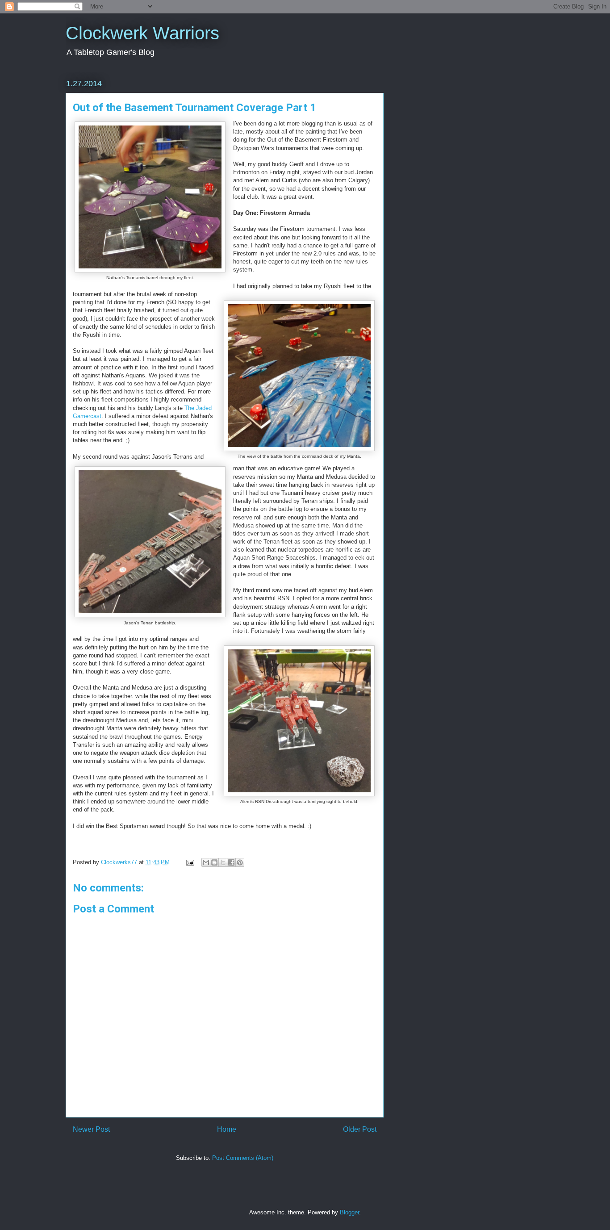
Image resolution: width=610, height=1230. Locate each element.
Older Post (359, 1129)
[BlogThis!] (214, 862)
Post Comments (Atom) (242, 1158)
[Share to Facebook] (231, 862)
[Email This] (205, 862)
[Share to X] (222, 862)
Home (226, 1129)
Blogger (349, 1212)
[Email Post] (189, 862)
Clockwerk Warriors (142, 33)
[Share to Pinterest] (239, 862)
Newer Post (91, 1129)
